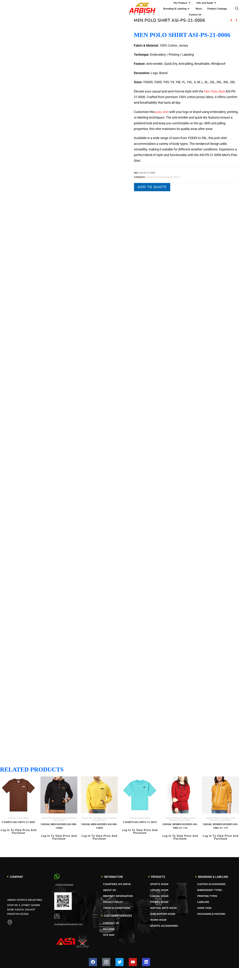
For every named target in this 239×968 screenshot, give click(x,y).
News (199, 8)
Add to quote (152, 187)
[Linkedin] (146, 962)
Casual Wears (173, 177)
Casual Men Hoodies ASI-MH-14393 (99, 826)
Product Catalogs (217, 8)
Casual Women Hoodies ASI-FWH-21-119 (220, 826)
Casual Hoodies (68, 818)
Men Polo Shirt (214, 91)
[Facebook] (93, 962)
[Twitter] (119, 962)
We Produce (180, 3)
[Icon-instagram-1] (106, 962)
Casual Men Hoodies (51, 818)
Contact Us (195, 14)
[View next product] (236, 20)
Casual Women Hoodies (176, 818)
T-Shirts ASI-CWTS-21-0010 (140, 822)
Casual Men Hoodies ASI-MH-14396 (59, 826)
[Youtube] (133, 962)
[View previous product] (231, 20)
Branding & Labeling (175, 8)
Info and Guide (204, 3)
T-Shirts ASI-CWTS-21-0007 (18, 822)
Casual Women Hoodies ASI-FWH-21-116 (180, 826)
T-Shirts (11, 818)
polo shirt (162, 112)
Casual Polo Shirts (155, 177)
